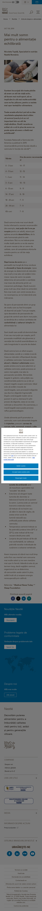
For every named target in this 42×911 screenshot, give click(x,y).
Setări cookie (21, 466)
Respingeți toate (20, 478)
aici (12, 455)
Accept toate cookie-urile (21, 472)
